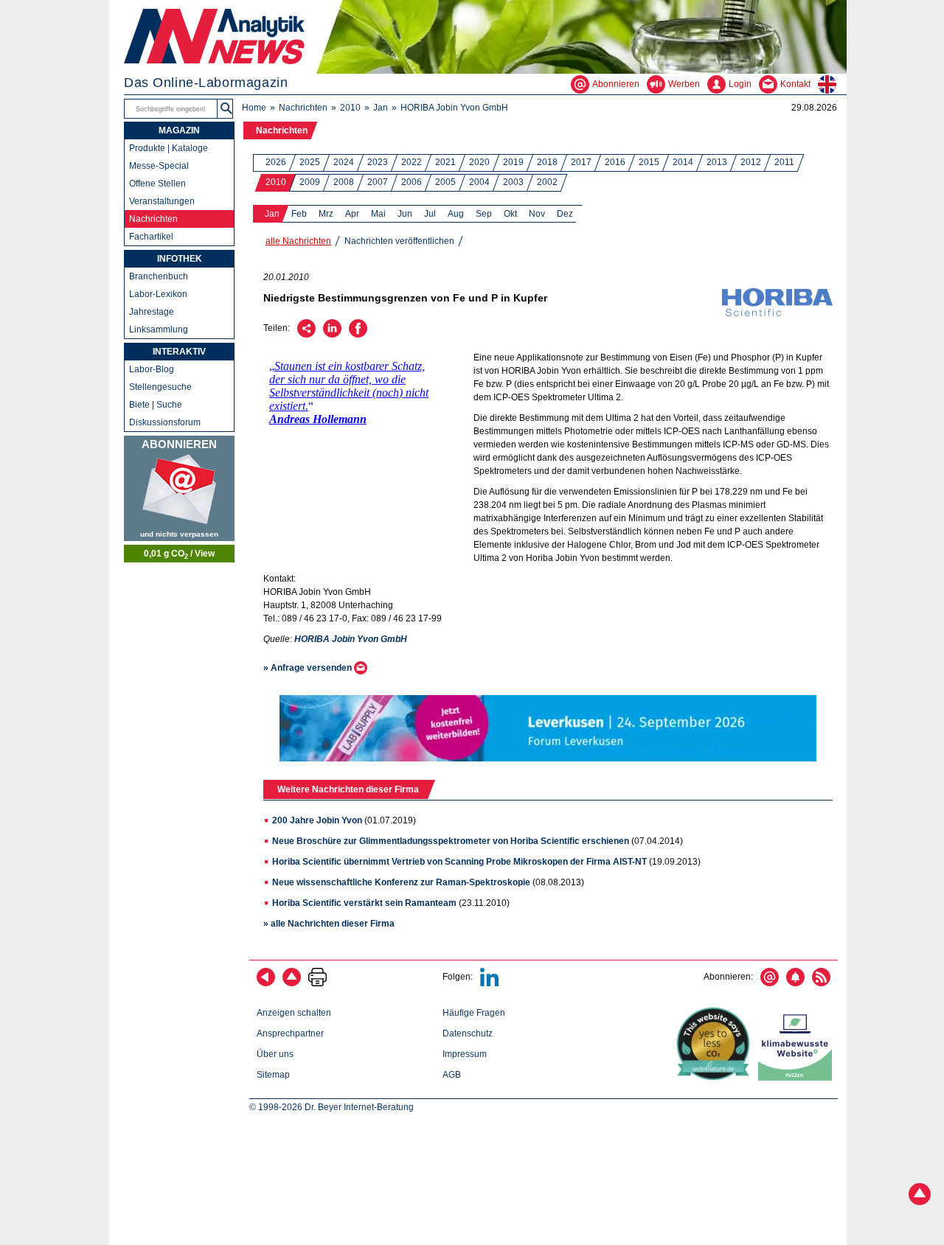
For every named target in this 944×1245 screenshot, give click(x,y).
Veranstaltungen (162, 201)
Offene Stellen (157, 183)
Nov (537, 214)
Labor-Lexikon (158, 294)
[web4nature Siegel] (716, 1078)
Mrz (326, 214)
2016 (615, 162)
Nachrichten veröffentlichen (399, 241)
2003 (513, 182)
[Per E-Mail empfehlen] (306, 334)
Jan (380, 107)
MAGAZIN (179, 130)
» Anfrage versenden (308, 668)
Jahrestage (151, 312)
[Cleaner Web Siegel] (798, 1078)
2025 (309, 162)
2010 (350, 107)
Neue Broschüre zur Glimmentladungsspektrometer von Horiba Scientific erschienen (450, 841)
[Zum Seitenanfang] (291, 983)
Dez (565, 214)
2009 (309, 182)
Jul (430, 214)
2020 (479, 162)
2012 (750, 162)
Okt (510, 214)
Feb (299, 214)
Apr (352, 214)
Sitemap (273, 1075)
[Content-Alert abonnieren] (795, 983)
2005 (445, 182)
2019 (513, 162)
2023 (377, 162)
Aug (456, 214)
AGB (451, 1075)
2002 (547, 182)
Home (254, 107)
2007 (377, 182)
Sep (484, 214)
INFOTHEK (179, 259)
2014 (683, 162)
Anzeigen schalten (294, 1013)
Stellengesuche (160, 387)
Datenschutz (467, 1033)
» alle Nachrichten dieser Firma (329, 923)
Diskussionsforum (165, 422)
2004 (479, 182)
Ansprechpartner (290, 1033)
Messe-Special (159, 166)
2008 (343, 182)
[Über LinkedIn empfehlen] (332, 334)
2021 (445, 162)
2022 (411, 162)
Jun (405, 214)
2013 (717, 162)
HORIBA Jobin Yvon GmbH (454, 107)
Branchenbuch (158, 276)
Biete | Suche (155, 405)
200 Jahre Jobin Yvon (317, 820)
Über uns (275, 1054)
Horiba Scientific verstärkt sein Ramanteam (364, 903)
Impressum (464, 1054)
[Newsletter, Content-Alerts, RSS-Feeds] (179, 488)
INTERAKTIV (179, 351)
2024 (343, 162)
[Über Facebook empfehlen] (358, 334)
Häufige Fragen (473, 1013)
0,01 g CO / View (179, 554)
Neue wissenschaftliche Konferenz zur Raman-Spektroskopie (401, 882)
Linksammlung (158, 329)
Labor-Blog (151, 369)
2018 (547, 162)
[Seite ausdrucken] (317, 983)
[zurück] (266, 983)
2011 (784, 162)
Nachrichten (303, 107)
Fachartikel (151, 236)
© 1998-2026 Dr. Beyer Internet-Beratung (331, 1107)
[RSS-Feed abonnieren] (821, 983)
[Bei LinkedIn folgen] (489, 983)
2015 (649, 162)
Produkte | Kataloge (168, 148)
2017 (581, 162)
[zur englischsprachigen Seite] (832, 84)
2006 (411, 182)
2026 (276, 162)
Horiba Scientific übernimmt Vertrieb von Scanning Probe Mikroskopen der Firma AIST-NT (459, 862)
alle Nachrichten (298, 241)
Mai (378, 214)
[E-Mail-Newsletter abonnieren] (769, 983)
